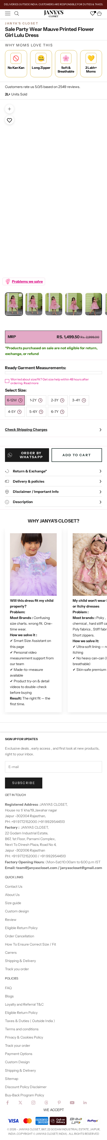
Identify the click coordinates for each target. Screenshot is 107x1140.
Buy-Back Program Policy (24, 1095)
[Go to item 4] (74, 304)
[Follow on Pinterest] (59, 1102)
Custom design (17, 911)
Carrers (11, 952)
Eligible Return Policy (21, 928)
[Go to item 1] (14, 304)
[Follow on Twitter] (20, 1102)
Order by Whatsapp (31, 455)
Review (10, 919)
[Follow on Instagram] (33, 1102)
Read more (31, 383)
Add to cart (76, 455)
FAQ (8, 988)
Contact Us (13, 886)
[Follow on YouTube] (72, 1102)
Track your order (17, 1045)
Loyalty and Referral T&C (24, 1004)
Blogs (9, 996)
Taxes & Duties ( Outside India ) (30, 1021)
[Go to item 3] (54, 304)
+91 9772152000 (24, 821)
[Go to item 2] (34, 304)
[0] (92, 13)
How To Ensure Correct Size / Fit (30, 944)
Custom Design (17, 1062)
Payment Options (18, 1054)
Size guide (13, 903)
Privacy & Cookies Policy (24, 1037)
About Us (12, 894)
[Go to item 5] (94, 304)
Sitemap (11, 1078)
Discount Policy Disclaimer (26, 1087)
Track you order (17, 969)
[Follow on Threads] (46, 1102)
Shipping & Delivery (20, 961)
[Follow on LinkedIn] (85, 1102)
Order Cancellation (19, 936)
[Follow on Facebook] (7, 1102)
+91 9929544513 (52, 821)
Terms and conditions (22, 1029)
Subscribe (23, 783)
